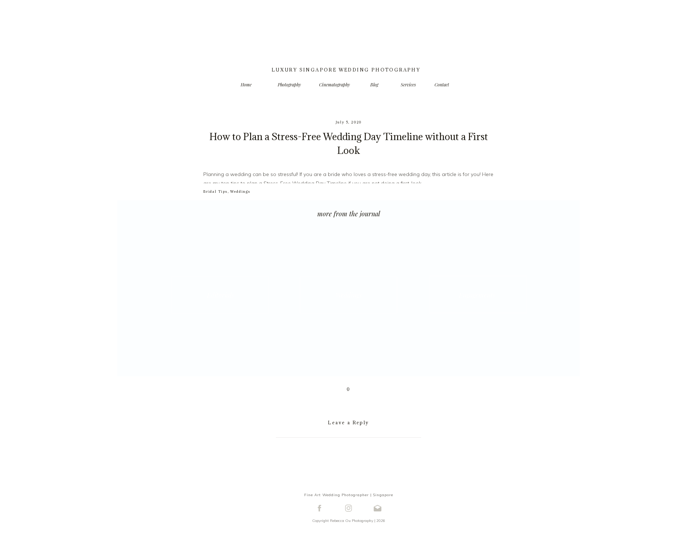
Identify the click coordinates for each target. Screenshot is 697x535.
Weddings (240, 191)
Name (348, 528)
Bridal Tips (215, 191)
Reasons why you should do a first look (286, 198)
